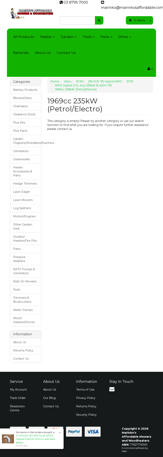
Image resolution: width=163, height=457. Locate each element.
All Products (23, 37)
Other (123, 37)
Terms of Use (85, 389)
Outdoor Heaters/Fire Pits (25, 238)
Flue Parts (20, 131)
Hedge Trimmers (25, 183)
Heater (46, 37)
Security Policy (86, 414)
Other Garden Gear (22, 226)
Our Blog (49, 398)
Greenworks (21, 159)
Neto (124, 451)
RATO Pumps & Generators (24, 271)
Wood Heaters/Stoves (24, 320)
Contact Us (66, 53)
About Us (43, 53)
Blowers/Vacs (22, 98)
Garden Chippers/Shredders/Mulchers (27, 141)
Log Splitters (22, 208)
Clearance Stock (24, 114)
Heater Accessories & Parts (22, 171)
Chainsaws (20, 106)
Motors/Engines (24, 216)
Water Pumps (23, 310)
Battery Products (25, 90)
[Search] (99, 20)
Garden (68, 37)
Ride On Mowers (24, 281)
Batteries (21, 53)
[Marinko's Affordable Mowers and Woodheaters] (32, 12)
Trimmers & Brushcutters (22, 300)
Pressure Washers (19, 259)
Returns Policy (23, 350)
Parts (105, 37)
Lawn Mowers (23, 200)
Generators (20, 151)
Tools (87, 37)
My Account (18, 389)
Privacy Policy (85, 398)
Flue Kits (19, 122)
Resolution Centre (17, 408)
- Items (138, 20)
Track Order (18, 398)
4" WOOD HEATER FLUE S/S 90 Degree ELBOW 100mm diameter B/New (35, 439)
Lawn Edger (21, 192)
